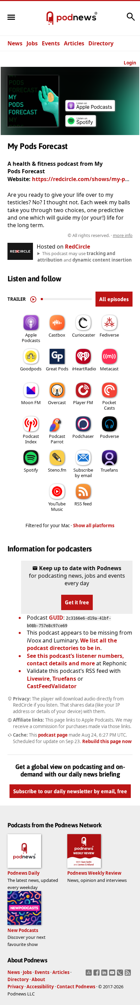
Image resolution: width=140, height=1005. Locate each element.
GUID (56, 617)
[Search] (130, 20)
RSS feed (83, 504)
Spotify (31, 470)
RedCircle (77, 246)
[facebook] (97, 975)
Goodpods (30, 369)
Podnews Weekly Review (94, 873)
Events (51, 43)
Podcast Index (31, 439)
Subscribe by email (83, 472)
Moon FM (31, 402)
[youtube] (113, 975)
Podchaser (83, 436)
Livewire (38, 678)
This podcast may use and (84, 256)
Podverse (109, 436)
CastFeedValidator (51, 686)
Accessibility (40, 987)
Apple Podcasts (31, 337)
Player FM (83, 402)
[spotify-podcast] (80, 126)
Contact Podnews (76, 987)
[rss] (129, 975)
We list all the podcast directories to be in (72, 644)
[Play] (33, 299)
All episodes (114, 299)
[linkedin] (105, 975)
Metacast (109, 369)
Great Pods (57, 369)
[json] (121, 975)
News (14, 43)
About (38, 979)
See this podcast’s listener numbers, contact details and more (75, 659)
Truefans (109, 470)
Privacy (15, 987)
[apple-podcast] (90, 109)
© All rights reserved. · (100, 235)
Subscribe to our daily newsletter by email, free (70, 791)
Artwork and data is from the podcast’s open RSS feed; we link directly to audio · (70, 235)
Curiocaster (83, 335)
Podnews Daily (23, 873)
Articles (74, 43)
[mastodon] (89, 975)
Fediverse (109, 335)
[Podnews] (50, 18)
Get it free (77, 602)
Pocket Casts (109, 405)
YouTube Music (57, 506)
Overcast (57, 402)
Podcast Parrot (57, 439)
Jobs (32, 43)
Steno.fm (57, 470)
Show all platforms (94, 525)
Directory (100, 43)
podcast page (53, 735)
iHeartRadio (84, 369)
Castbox (57, 335)
